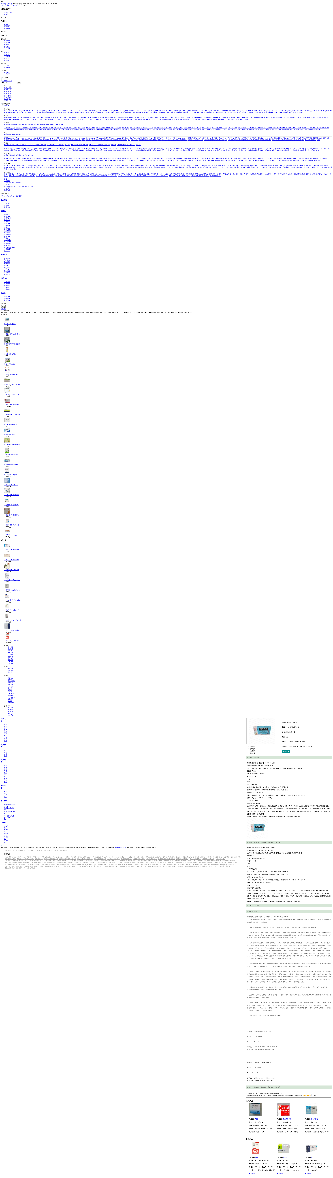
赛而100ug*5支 (177, 110)
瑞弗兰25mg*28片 (186, 117)
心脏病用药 (131, 145)
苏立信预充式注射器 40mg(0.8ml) (282, 110)
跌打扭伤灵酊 (113, 862)
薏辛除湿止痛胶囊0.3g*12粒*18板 (164, 167)
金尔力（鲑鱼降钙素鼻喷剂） (112, 174)
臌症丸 (291, 174)
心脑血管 (54, 124)
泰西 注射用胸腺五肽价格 (12, 384)
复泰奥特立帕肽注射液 (110, 866)
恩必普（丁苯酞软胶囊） (224, 174)
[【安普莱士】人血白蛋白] (7, 568)
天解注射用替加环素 (113, 859)
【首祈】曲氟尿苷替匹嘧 (11, 404)
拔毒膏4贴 (230, 167)
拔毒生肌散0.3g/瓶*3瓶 (296, 112)
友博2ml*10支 (70, 110)
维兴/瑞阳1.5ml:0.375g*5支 (113, 128)
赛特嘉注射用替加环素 (51, 859)
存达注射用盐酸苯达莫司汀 (109, 860)
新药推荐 (4, 278)
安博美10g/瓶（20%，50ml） (36, 117)
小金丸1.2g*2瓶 (263, 167)
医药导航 (7, 181)
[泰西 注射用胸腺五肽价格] (7, 382)
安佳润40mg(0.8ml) (309, 110)
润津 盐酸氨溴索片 (10, 434)
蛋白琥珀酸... (8, 97)
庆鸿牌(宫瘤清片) (283, 174)
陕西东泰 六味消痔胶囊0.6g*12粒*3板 (67, 165)
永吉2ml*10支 (143, 110)
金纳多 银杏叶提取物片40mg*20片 (44, 128)
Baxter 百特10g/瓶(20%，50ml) (54, 117)
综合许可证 (38, 850)
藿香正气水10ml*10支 (278, 129)
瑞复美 (221, 862)
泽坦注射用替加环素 (100, 859)
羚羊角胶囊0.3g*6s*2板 (181, 167)
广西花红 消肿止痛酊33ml (280, 128)
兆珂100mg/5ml (232, 119)
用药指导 (7, 53)
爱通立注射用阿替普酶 (60, 860)
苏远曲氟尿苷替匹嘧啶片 (31, 866)
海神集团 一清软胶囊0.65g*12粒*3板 (199, 129)
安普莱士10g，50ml (10, 117)
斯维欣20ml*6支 (90, 128)
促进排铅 (19, 155)
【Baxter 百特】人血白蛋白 (12, 600)
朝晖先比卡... (8, 91)
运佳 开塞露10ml (50, 165)
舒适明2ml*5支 (148, 112)
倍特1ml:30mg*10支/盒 (66, 167)
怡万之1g (170, 110)
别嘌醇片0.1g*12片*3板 (302, 167)
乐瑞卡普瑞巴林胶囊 (46, 866)
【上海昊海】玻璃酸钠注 (11, 495)
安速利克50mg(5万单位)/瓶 (99, 112)
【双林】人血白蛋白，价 (11, 610)
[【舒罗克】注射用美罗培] (7, 503)
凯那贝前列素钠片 (45, 860)
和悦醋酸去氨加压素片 (116, 864)
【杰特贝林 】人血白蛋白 (12, 580)
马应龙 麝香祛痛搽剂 (10, 354)
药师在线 (3, 309)
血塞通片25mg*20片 (252, 167)
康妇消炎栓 (188, 862)
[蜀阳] (255, 1154)
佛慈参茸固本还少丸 (63, 864)
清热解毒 (30, 124)
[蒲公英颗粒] (311, 1116)
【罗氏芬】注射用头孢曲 (11, 394)
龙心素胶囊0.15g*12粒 (288, 167)
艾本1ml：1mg (300, 117)
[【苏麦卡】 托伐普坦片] (7, 483)
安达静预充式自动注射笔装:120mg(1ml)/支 (259, 110)
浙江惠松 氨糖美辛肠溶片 (12, 374)
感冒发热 (7, 145)
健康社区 (9, 5)
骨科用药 (19, 134)
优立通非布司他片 (215, 176)
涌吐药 (49, 145)
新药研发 (7, 55)
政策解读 (7, 67)
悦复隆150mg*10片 (71, 128)
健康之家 (3, 5)
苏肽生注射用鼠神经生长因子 (14, 868)
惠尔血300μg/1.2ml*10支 (246, 112)
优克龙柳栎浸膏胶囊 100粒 (97, 176)
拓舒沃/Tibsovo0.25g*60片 (228, 117)
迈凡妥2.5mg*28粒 (9, 128)
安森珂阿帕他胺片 (196, 864)
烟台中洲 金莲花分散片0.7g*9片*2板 (239, 129)
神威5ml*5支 (81, 128)
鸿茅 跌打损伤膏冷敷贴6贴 (21, 167)
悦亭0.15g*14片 (83, 165)
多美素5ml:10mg (197, 117)
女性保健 (30, 155)
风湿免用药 (99, 145)
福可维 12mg (198, 174)
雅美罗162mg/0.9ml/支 (106, 117)
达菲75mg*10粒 (100, 128)
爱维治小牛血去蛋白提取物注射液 (15, 864)
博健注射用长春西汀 (24, 862)
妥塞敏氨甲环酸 (220, 859)
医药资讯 (7, 65)
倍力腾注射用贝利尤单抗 (145, 860)
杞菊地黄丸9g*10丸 (316, 167)
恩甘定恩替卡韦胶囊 (15, 176)
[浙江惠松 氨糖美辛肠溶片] (7, 372)
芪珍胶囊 (181, 174)
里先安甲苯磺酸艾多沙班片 (65, 862)
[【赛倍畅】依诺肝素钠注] (7, 513)
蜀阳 (256, 1157)
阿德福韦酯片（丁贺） (85, 857)
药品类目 (8, 196)
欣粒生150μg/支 (86, 112)
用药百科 (7, 58)
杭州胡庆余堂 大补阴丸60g (158, 165)
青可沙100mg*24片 (129, 117)
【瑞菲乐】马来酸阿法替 (11, 550)
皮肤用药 (13, 145)
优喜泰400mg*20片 (28, 119)
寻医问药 (7, 48)
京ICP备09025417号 (120, 847)
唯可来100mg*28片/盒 (210, 119)
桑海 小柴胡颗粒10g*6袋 (312, 129)
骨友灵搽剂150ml (25, 129)
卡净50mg (38, 119)
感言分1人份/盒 (166, 129)
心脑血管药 (60, 145)
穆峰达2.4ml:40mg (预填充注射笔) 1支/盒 (126, 110)
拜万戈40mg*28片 (278, 117)
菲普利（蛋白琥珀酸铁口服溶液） (254, 174)
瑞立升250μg (45, 119)
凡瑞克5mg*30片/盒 (64, 112)
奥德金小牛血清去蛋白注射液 (185, 857)
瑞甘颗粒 (25, 174)
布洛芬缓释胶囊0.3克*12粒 (145, 128)
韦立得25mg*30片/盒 (144, 119)
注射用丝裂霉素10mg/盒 (218, 112)
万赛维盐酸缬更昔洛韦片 (141, 864)
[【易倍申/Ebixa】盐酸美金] (7, 413)
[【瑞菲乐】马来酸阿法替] (7, 548)
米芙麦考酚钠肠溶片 (208, 859)
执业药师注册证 (9, 850)
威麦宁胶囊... (8, 93)
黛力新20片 (133, 128)
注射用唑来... (8, 95)
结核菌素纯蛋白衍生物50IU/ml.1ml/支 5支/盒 (197, 112)
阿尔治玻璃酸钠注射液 (32, 860)
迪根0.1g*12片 (58, 129)
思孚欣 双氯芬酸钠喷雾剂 (131, 862)
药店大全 (7, 46)
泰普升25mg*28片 (20, 110)
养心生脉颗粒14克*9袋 (245, 128)
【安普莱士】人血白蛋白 (11, 570)
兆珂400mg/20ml (222, 119)
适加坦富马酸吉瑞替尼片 (194, 860)
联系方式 (7, 14)
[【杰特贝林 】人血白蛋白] (7, 578)
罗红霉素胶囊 (287, 1119)
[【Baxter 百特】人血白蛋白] (7, 598)
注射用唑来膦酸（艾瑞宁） (156, 174)
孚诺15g (34, 110)
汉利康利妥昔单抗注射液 (91, 860)
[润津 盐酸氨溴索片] (7, 433)
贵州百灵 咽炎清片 (10, 324)
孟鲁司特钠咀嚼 (179, 862)
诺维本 (142, 862)
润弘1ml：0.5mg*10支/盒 (51, 167)
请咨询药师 (307, 1095)
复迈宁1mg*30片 (273, 112)
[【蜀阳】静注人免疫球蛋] (7, 638)
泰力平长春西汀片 (49, 862)
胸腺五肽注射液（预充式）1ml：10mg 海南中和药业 (45, 174)
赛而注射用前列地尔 (11, 862)
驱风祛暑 (42, 124)
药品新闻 (7, 41)
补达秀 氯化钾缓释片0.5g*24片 (176, 165)
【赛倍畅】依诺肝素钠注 (11, 515)
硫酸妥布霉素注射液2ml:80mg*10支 (173, 112)
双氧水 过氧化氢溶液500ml (179, 129)
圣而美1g (28, 110)
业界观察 (7, 74)
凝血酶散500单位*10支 (261, 112)
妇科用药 (38, 145)
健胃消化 (26, 145)
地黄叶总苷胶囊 (189, 174)
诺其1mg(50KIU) (210, 110)
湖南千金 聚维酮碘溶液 (11, 454)
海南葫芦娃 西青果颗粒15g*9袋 (294, 129)
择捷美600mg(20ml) (242, 117)
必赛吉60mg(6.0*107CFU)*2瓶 (314, 117)
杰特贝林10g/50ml (21, 117)
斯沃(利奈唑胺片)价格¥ (11, 475)
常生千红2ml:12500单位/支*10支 (28, 112)
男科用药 (54, 145)
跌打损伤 (7, 124)
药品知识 (7, 42)
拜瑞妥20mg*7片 (176, 117)
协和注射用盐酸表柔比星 (227, 860)
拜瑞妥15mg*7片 (165, 117)
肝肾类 (86, 145)
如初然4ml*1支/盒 (13, 112)
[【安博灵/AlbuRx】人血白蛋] (7, 618)
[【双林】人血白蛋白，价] (7, 608)
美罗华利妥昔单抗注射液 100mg (45, 176)
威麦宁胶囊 (168, 174)
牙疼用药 (24, 124)
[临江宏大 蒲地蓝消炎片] (7, 463)
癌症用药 (138, 145)
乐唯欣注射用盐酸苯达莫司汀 (128, 860)
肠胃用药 (13, 134)
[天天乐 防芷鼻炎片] (7, 362)
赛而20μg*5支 (163, 110)
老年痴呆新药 (232, 862)
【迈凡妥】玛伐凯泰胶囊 (11, 630)
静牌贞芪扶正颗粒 (236, 857)
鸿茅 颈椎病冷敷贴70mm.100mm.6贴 (253, 165)
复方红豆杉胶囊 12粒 (141, 174)
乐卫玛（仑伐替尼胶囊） (24, 857)
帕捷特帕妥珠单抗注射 (227, 864)
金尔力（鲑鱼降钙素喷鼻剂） (118, 857)
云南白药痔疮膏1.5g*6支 (142, 165)
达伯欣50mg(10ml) (69, 119)
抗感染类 (113, 145)
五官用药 (32, 145)
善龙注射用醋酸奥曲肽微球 (162, 860)
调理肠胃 (7, 155)
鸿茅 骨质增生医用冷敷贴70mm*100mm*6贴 (302, 165)
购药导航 (7, 26)
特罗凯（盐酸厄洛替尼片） (145, 176)
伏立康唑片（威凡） (271, 174)
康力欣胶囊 (216, 857)
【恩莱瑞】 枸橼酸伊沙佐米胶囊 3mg (180, 176)
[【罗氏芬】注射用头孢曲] (7, 392)
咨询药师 (286, 751)
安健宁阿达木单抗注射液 (75, 860)
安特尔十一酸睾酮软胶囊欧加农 (14, 860)
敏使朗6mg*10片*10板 (92, 129)
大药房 (3, 196)
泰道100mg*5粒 (118, 117)
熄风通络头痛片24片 (240, 167)
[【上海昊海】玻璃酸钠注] (7, 493)
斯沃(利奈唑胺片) (66, 174)
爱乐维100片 (125, 128)
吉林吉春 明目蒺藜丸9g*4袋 (218, 129)
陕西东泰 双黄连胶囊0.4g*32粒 (151, 129)
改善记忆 (24, 155)
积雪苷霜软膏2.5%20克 (194, 128)
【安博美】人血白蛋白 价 (12, 590)
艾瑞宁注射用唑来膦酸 (28, 176)
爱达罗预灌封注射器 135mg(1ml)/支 (235, 110)
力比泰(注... (7, 99)
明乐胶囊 (175, 174)
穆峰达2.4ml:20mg (108, 110)
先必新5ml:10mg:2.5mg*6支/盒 (211, 117)
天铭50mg (201, 119)
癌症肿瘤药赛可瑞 (10, 857)
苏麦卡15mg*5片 (125, 129)
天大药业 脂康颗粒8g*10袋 (129, 167)
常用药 (3, 293)
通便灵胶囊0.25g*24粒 (195, 167)
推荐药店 (15, 5)
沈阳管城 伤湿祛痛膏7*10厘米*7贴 (260, 129)
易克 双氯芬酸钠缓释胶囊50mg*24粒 (74, 129)
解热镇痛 (48, 124)
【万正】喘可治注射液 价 (12, 334)
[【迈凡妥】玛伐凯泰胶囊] (7, 628)
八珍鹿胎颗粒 (128, 864)
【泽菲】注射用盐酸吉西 (11, 525)
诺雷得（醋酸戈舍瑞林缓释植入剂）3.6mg (89, 174)
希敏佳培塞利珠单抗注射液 (25, 859)
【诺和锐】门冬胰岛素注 (11, 535)
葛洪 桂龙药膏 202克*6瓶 (317, 128)
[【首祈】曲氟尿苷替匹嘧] (7, 402)
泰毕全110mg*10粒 (136, 129)
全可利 (285, 1157)
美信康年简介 (8, 12)
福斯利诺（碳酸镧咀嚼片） (314, 174)
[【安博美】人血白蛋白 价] (7, 588)
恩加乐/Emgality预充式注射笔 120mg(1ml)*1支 (89, 110)
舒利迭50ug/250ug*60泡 (180, 128)
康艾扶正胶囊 (225, 857)
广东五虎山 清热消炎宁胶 (12, 444)
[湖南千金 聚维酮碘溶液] (7, 453)
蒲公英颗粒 (314, 1119)
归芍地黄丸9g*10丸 (209, 167)
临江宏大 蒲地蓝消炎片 (11, 464)
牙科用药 (7, 134)
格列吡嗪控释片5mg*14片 (145, 167)
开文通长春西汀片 (200, 857)
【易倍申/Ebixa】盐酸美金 (12, 414)
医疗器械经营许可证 (61, 850)
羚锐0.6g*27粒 (115, 129)
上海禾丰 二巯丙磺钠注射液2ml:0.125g (109, 167)
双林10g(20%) (68, 117)
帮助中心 (7, 25)
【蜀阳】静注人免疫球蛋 (11, 640)
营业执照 (30, 850)
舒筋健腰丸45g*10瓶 (275, 167)
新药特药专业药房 (6, 3)
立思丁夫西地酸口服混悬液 (67, 859)
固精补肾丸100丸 (92, 167)
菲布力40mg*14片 (22, 165)
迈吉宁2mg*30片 (192, 119)
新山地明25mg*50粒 (290, 117)
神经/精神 (67, 145)
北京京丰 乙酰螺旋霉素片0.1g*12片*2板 (100, 165)
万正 (256, 1119)
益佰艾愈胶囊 (154, 864)
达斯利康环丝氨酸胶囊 (154, 866)
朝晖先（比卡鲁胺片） (128, 174)
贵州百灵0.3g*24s (14, 129)
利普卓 (74, 174)
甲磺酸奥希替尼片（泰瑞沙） (42, 857)
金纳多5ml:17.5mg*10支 (56, 119)
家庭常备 (4, 254)
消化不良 (36, 124)
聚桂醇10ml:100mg (75, 112)
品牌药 (13, 196)
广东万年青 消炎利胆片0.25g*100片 (124, 165)
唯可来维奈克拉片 (126, 859)
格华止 (152, 862)
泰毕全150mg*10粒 (105, 129)
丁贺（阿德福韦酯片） (161, 176)
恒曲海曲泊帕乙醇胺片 (169, 866)
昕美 (147, 862)
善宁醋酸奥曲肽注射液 (179, 860)
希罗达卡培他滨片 (111, 176)
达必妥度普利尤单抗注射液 (166, 859)
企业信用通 (77, 862)
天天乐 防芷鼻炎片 (10, 364)
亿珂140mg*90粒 (267, 117)
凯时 (216, 862)
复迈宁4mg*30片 (283, 112)
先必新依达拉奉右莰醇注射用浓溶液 (82, 864)
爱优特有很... (8, 100)
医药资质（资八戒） (89, 862)
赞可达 (210, 857)
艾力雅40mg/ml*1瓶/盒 (255, 117)
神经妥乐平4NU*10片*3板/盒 (170, 119)
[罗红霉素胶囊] (283, 1116)
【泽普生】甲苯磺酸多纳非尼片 (169, 864)
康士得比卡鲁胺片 (238, 174)
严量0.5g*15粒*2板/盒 (79, 167)
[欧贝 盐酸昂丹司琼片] (7, 423)
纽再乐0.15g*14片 (156, 119)
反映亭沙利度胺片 (151, 859)
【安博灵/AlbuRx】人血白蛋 (12, 620)
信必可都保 (158, 862)
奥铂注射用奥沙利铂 (33, 864)
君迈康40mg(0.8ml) (297, 110)
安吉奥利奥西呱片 (139, 859)
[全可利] (283, 1154)
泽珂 (225, 862)
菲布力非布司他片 (29, 868)
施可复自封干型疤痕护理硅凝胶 (65, 176)
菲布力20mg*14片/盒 (10, 165)
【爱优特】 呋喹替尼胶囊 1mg (200, 176)
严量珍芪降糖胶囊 (124, 866)
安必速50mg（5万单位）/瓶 (116, 112)
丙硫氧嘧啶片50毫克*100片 (36, 165)
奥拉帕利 (7, 174)
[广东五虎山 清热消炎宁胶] (7, 443)
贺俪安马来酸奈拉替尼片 (48, 864)
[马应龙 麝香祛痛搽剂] (7, 352)
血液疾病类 (106, 145)
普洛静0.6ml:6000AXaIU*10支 (25, 128)
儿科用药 (43, 145)
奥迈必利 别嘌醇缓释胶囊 (12, 344)
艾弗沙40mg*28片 (17, 119)
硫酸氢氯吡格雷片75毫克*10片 (163, 128)
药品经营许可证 (49, 850)
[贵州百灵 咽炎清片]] (7, 322)
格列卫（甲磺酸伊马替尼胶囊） (127, 176)
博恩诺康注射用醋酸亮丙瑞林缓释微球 (189, 866)
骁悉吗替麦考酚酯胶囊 (82, 176)
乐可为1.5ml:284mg (242, 119)
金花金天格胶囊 (185, 864)
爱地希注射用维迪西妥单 (138, 866)
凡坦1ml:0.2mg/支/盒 (232, 112)
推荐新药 (4, 801)
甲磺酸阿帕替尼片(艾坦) (100, 857)
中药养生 (7, 56)
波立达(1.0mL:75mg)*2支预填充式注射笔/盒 (88, 119)
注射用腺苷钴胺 (168, 862)
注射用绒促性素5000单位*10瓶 (48, 112)
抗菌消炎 (60, 124)
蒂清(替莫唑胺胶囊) (300, 174)
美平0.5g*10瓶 (187, 110)
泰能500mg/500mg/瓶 (198, 110)
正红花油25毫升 (232, 128)
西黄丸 (120, 862)
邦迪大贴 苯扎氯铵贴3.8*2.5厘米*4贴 (42, 129)
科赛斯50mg (183, 119)
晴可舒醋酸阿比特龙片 (101, 864)
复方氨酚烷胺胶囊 (101, 862)
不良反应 (7, 60)
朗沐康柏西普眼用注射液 (210, 866)
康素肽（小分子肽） (16, 174)
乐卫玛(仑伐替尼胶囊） (209, 174)
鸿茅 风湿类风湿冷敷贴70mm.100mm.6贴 (276, 165)
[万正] (255, 1116)
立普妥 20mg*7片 (60, 128)
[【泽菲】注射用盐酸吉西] (7, 523)
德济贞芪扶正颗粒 (10, 859)
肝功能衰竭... (8, 90)
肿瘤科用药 (92, 145)
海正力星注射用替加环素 (85, 859)
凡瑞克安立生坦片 (224, 866)
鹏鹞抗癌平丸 (39, 859)
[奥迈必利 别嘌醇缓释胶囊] (7, 342)
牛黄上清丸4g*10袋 (221, 167)
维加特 (195, 862)
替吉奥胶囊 (202, 862)
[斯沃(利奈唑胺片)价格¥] (7, 473)
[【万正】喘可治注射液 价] (7, 332)
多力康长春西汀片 (37, 862)
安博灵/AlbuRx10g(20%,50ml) (81, 117)
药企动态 (7, 72)
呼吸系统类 (19, 145)
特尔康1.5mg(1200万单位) (58, 110)
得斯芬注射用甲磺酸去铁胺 (62, 866)
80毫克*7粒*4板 (206, 128)
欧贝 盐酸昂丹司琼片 (10, 424)
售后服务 (7, 28)
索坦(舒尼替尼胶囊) (169, 857)
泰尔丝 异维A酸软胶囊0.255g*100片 (214, 165)
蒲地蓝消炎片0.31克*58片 (219, 128)
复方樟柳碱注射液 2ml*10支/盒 (134, 112)
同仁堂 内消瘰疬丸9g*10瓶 (233, 165)
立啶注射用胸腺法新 (182, 859)
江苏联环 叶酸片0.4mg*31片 (194, 165)
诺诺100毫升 (305, 128)
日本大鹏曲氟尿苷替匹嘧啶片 (14, 866)
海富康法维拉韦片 (195, 859)
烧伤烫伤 (13, 124)
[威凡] (311, 1154)
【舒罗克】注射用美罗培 (11, 505)
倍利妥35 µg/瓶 (132, 119)
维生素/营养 (74, 145)
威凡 (312, 1157)
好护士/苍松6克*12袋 (294, 128)
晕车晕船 (19, 124)
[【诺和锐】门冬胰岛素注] (7, 533)
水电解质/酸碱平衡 (122, 145)
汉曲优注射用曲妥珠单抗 (211, 864)
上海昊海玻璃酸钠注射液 (211, 860)
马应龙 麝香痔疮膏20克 (36, 167)
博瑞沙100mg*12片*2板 (142, 117)
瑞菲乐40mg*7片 (9, 110)
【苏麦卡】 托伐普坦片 (11, 485)
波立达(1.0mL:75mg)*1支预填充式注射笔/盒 (115, 119)
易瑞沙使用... (8, 88)
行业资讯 (7, 44)
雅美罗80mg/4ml (95, 117)
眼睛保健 (13, 155)
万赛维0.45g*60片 (153, 110)
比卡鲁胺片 (210, 862)
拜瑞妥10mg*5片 (155, 117)
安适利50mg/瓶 (219, 110)
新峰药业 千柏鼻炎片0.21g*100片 (262, 128)
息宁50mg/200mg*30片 (43, 110)
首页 (5, 179)
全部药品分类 (5, 105)
